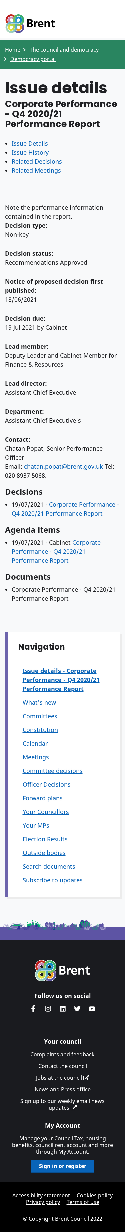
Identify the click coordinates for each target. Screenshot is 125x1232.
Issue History (30, 152)
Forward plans (43, 798)
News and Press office (63, 1089)
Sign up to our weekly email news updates (62, 1104)
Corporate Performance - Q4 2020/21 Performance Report (56, 551)
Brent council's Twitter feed (77, 1008)
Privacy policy (43, 1202)
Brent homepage (62, 970)
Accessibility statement (41, 1195)
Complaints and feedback (62, 1054)
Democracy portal (33, 59)
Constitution (40, 730)
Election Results (45, 839)
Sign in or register (62, 1166)
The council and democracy (64, 49)
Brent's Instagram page (48, 1008)
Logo (30, 24)
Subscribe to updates (53, 880)
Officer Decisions (47, 784)
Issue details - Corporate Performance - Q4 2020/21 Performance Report (61, 680)
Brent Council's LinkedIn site (62, 1008)
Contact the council (62, 1066)
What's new (39, 702)
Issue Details (30, 143)
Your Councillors (46, 812)
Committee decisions (53, 771)
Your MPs (36, 825)
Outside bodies (44, 853)
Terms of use (83, 1202)
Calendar (35, 743)
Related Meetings (36, 170)
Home (12, 49)
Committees (40, 716)
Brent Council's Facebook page (33, 1008)
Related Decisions (37, 161)
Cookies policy (95, 1195)
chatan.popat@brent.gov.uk (63, 466)
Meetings (36, 757)
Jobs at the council (59, 1077)
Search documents (49, 866)
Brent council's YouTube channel (92, 1008)
